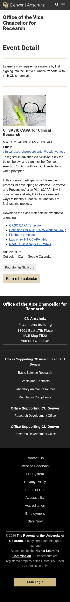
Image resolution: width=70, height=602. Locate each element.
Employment (35, 513)
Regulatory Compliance (35, 397)
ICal (21, 256)
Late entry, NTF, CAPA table (28, 239)
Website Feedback (35, 466)
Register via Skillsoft (19, 267)
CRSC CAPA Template (25, 225)
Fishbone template (22, 234)
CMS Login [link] (35, 582)
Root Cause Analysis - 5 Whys (30, 244)
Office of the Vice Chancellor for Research (23, 22)
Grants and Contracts (35, 381)
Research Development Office (35, 415)
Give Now (35, 521)
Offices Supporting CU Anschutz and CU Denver (35, 362)
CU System (35, 474)
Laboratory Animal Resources (35, 389)
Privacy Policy (35, 482)
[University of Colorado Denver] (14, 5)
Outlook (8, 256)
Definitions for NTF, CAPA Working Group (37, 230)
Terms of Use (35, 490)
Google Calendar (40, 256)
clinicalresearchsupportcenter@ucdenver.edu (34, 151)
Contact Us (35, 458)
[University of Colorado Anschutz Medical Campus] (34, 5)
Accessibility (35, 498)
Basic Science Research (35, 372)
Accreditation (35, 506)
